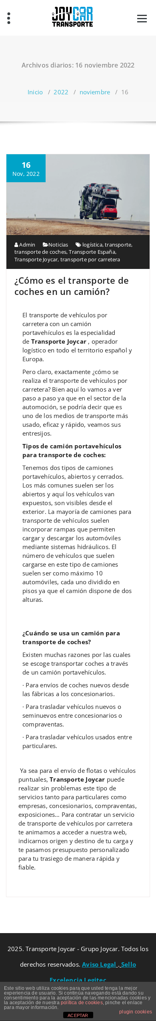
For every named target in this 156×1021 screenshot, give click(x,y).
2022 (61, 92)
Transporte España (92, 251)
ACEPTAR (78, 1015)
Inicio (35, 92)
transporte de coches (40, 251)
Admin (26, 244)
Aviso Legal (99, 964)
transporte (118, 244)
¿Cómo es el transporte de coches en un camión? (71, 285)
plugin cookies (135, 1012)
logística (92, 244)
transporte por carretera (90, 259)
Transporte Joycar (36, 259)
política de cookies (82, 1002)
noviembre (95, 92)
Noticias (58, 244)
